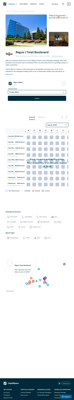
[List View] (62, 117)
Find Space (7, 395)
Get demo (55, 4)
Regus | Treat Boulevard (28, 11)
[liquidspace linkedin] (59, 383)
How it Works (24, 4)
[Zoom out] (9, 264)
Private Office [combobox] (14, 92)
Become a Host (8, 398)
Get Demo (7, 392)
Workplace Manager (60, 392)
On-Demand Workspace (44, 392)
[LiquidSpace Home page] (4, 4)
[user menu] (69, 4)
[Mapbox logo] (10, 291)
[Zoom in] (9, 260)
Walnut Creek (16, 11)
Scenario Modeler (26, 392)
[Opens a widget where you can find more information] (66, 397)
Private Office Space (43, 395)
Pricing (41, 4)
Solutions (12, 4)
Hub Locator (24, 395)
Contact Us (66, 383)
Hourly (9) (32, 117)
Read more (9, 74)
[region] (37, 274)
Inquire (37, 98)
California (8, 11)
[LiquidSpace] (11, 383)
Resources (33, 4)
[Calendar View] (66, 117)
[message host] (64, 83)
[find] (63, 4)
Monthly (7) (41, 117)
